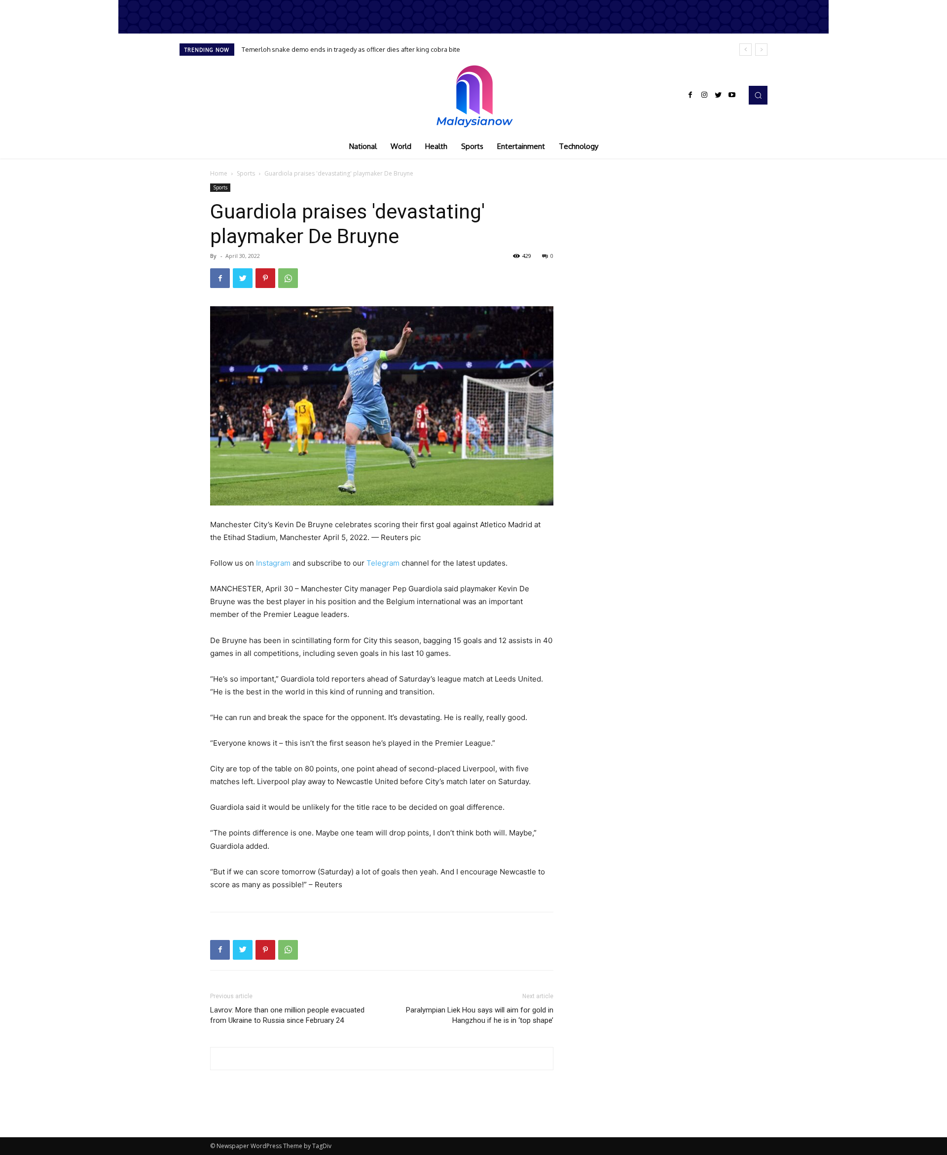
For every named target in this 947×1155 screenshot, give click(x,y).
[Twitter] (718, 95)
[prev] (745, 49)
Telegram (383, 563)
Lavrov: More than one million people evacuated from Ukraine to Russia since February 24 (287, 1015)
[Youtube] (732, 95)
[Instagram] (704, 95)
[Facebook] (690, 95)
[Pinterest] (265, 278)
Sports (246, 173)
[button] (758, 95)
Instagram (273, 563)
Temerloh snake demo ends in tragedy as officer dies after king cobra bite (351, 49)
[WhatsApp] (288, 278)
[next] (761, 49)
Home (218, 173)
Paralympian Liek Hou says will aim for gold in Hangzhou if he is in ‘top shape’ (479, 1015)
